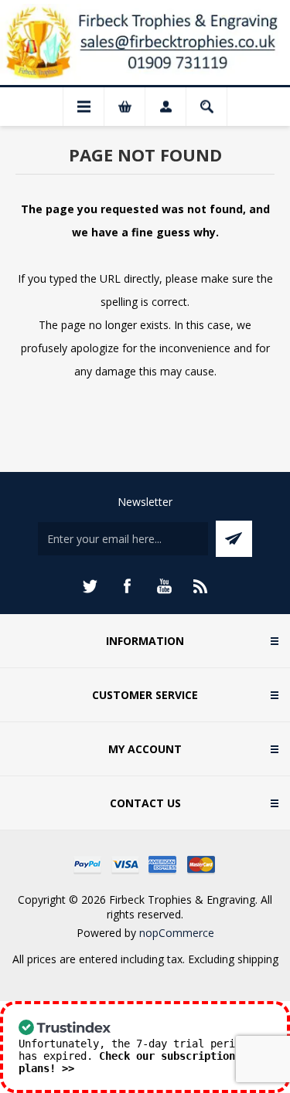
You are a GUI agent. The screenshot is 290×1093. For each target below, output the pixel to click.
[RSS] (201, 586)
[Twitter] (89, 586)
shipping (257, 959)
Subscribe (234, 539)
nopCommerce (176, 932)
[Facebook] (126, 586)
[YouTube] (164, 586)
